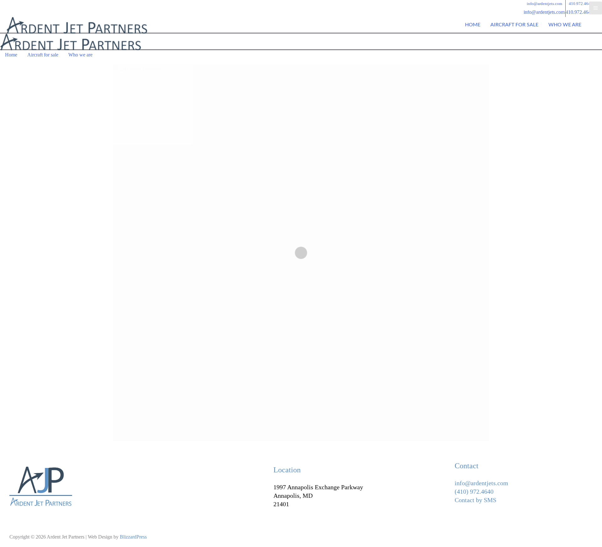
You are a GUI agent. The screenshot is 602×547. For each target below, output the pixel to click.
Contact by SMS (475, 500)
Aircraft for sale (514, 24)
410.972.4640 (579, 12)
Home (472, 24)
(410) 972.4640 (474, 491)
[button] (544, 4)
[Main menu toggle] (595, 8)
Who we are (564, 24)
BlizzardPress (133, 536)
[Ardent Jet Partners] (76, 25)
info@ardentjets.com (544, 12)
